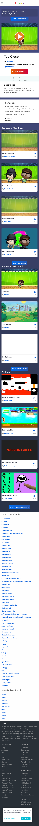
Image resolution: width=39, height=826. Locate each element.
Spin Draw (5, 662)
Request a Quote (26, 804)
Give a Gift (24, 752)
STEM (3, 671)
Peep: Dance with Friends (10, 674)
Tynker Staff (9, 67)
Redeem (24, 755)
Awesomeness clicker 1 (10, 495)
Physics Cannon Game (9, 638)
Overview (24, 748)
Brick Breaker (6, 557)
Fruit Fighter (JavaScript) (10, 572)
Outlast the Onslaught (9, 605)
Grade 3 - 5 (5, 524)
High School (25, 785)
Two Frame (8, 499)
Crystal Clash (6, 647)
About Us (5, 750)
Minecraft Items (7, 790)
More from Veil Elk (19, 369)
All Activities (6, 518)
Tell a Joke (5, 653)
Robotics (5, 703)
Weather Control (7, 563)
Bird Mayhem (6, 656)
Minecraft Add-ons (8, 788)
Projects (21, 11)
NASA (3, 650)
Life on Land (6, 575)
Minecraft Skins (7, 778)
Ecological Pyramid (8, 629)
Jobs (3, 757)
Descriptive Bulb (10, 156)
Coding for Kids (9, 11)
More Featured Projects (19, 507)
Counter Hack (6, 548)
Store (3, 767)
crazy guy (7, 254)
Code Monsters (7, 560)
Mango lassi (8, 400)
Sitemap (4, 762)
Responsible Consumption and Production (16, 581)
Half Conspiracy (9, 466)
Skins (3, 709)
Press (3, 755)
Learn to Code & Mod (11, 690)
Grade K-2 (5, 521)
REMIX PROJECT (19, 71)
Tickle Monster (7, 569)
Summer (24, 767)
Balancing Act (6, 566)
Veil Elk (10, 61)
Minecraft (5, 700)
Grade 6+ (5, 527)
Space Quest (6, 587)
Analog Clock (6, 683)
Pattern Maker (7, 665)
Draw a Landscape (8, 623)
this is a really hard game (11, 397)
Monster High (6, 584)
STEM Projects (26, 802)
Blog (3, 748)
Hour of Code (6, 797)
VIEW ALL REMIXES (19, 263)
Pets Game (5, 590)
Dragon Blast (6, 536)
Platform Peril (6, 608)
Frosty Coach (8, 189)
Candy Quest (6, 539)
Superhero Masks (8, 626)
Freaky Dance (7, 357)
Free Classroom (26, 778)
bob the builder (7, 430)
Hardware (5, 686)
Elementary (25, 781)
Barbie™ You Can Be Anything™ (12, 533)
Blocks (4, 715)
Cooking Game (7, 593)
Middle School (26, 783)
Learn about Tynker (19, 19)
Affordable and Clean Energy (11, 578)
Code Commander (8, 599)
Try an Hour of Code (11, 514)
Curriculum (25, 750)
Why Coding (25, 757)
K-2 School (24, 790)
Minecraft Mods (7, 792)
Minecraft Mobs (7, 783)
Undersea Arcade (7, 659)
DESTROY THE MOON (9, 463)
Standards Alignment (28, 795)
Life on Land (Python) (9, 611)
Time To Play (6, 324)
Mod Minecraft (7, 554)
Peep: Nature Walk (8, 677)
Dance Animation (8, 153)
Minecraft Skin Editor (9, 781)
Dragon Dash (6, 545)
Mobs (3, 718)
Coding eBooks (7, 764)
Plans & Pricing (26, 762)
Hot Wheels (6, 542)
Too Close (5, 291)
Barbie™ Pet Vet (7, 530)
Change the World (8, 596)
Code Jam (5, 795)
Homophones (6, 632)
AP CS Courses (26, 788)
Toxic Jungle (6, 551)
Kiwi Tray (7, 222)
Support (4, 752)
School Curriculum (27, 776)
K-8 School (24, 792)
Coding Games (7, 773)
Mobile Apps (6, 760)
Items (4, 712)
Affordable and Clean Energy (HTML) (14, 614)
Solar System (6, 641)
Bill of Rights (6, 680)
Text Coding (6, 706)
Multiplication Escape (9, 635)
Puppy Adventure (8, 644)
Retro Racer (6, 602)
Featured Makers (27, 760)
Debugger (5, 668)
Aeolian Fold (8, 433)
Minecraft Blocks (7, 785)
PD (22, 797)
